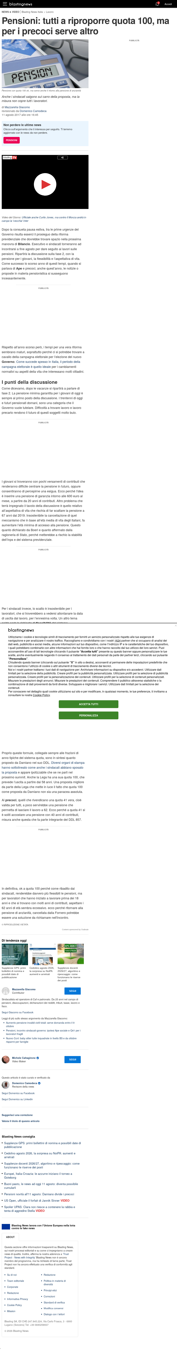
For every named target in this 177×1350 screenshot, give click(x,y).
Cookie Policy (41, 695)
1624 (117, 640)
